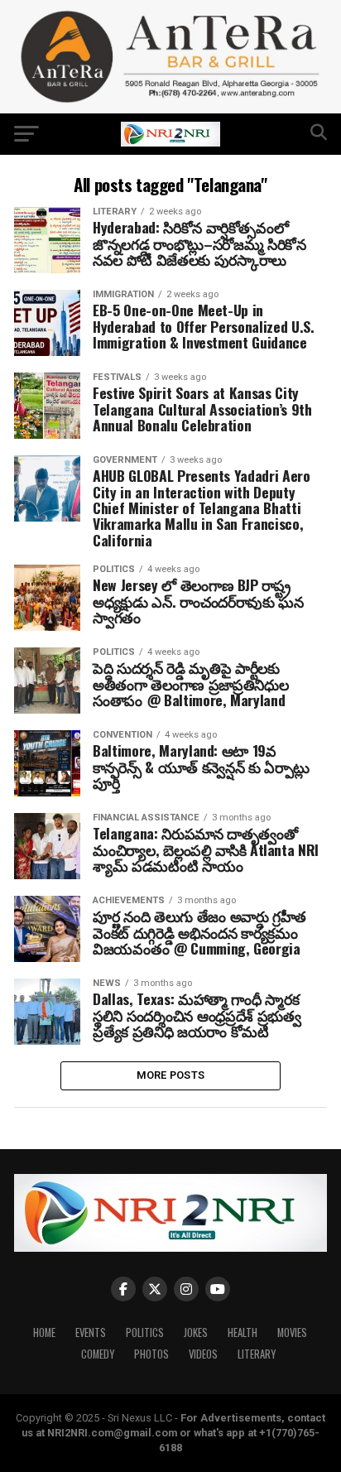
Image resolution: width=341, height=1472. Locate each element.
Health (242, 1332)
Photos (151, 1354)
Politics (145, 1332)
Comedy (97, 1354)
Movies (292, 1332)
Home (44, 1332)
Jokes (196, 1332)
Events (90, 1332)
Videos (203, 1354)
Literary (257, 1354)
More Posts (171, 1075)
